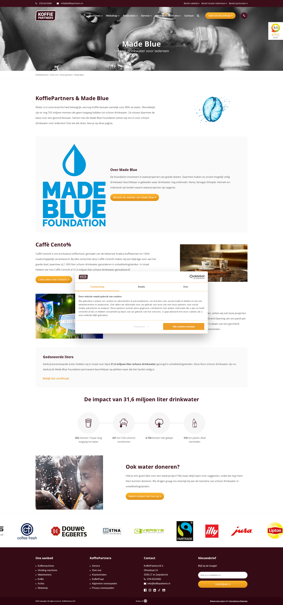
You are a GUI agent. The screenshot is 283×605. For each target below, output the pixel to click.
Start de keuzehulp (219, 15)
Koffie (41, 579)
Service (145, 15)
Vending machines (47, 570)
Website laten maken (217, 601)
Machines (94, 15)
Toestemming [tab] (97, 286)
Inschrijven (222, 584)
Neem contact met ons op (144, 496)
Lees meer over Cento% (53, 279)
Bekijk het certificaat (56, 378)
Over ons (173, 15)
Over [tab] (185, 286)
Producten (129, 15)
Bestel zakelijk (191, 3)
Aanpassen (139, 326)
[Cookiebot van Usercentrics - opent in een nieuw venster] (192, 277)
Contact (189, 15)
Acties (158, 15)
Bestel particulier (237, 3)
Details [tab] (141, 286)
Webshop (111, 15)
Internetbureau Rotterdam (238, 601)
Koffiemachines (46, 566)
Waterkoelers (44, 574)
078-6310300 (45, 3)
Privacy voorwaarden (103, 588)
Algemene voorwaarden (104, 583)
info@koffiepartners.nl (71, 3)
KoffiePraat (98, 579)
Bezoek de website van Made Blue (134, 197)
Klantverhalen (99, 574)
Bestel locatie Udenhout (213, 3)
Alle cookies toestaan (184, 326)
